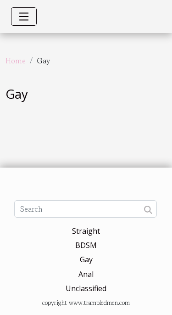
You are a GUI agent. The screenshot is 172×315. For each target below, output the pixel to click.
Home (16, 60)
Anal (86, 274)
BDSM (86, 245)
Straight (86, 231)
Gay (86, 259)
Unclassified (86, 288)
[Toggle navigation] (24, 16)
